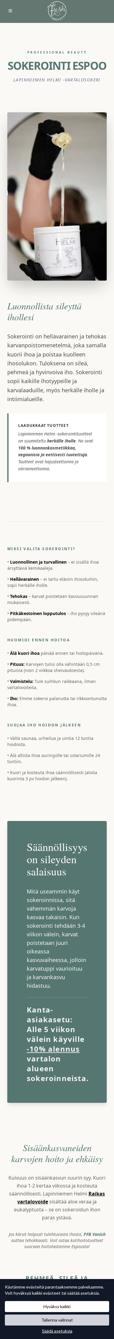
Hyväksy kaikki (57, 1306)
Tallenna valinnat (57, 1319)
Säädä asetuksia (57, 1330)
